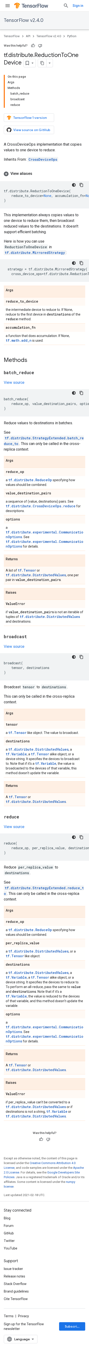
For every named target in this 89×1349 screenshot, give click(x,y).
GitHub (9, 1233)
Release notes (14, 1276)
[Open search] (66, 5)
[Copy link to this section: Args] (18, 290)
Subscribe (73, 1326)
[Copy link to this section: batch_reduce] (39, 373)
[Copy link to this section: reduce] (24, 817)
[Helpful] (33, 45)
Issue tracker (13, 1269)
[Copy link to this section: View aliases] (37, 173)
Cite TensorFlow (16, 1299)
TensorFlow (12, 36)
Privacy (23, 1316)
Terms (9, 1316)
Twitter (9, 1241)
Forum (9, 1226)
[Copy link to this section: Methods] (32, 360)
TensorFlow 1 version (30, 118)
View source (14, 382)
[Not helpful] (40, 45)
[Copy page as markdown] (42, 63)
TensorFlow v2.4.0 (23, 20)
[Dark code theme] (74, 185)
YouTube (10, 1248)
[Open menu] (7, 5)
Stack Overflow (15, 1284)
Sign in (78, 6)
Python (71, 36)
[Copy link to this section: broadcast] (32, 637)
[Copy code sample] (81, 185)
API (28, 36)
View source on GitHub (31, 130)
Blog (7, 1218)
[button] (44, 173)
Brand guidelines (16, 1291)
